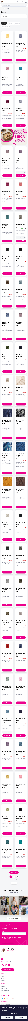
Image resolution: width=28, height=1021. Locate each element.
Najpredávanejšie (6, 26)
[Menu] (26, 1)
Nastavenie (14, 1013)
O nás (2, 976)
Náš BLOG (3, 978)
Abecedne (4, 23)
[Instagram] (6, 965)
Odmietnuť (7, 1017)
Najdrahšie (17, 23)
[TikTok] (9, 965)
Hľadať (25, 5)
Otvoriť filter (6, 16)
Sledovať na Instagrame (15, 918)
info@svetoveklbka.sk (8, 959)
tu (6, 1010)
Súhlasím (21, 1017)
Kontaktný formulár (7, 969)
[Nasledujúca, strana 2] (14, 876)
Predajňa (3, 980)
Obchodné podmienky (5, 1004)
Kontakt (3, 986)
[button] (24, 172)
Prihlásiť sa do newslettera (8, 942)
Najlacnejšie (10, 23)
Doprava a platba (4, 988)
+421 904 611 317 (7, 961)
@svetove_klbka (14, 892)
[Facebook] (2, 965)
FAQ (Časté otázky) (5, 990)
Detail (7, 92)
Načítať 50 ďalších (14, 872)
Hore (15, 883)
